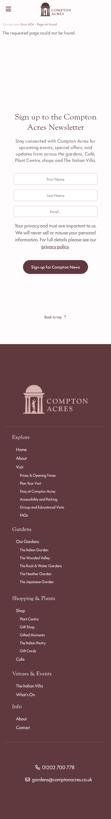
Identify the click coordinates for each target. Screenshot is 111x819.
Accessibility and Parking (38, 499)
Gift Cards (28, 650)
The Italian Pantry (33, 642)
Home (21, 449)
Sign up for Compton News (55, 267)
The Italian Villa (29, 686)
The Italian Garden (34, 549)
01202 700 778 (58, 767)
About (21, 458)
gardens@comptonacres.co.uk (62, 779)
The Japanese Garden (37, 581)
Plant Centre (29, 618)
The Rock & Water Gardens (41, 565)
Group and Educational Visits (42, 507)
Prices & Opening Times (38, 475)
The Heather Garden (35, 573)
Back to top (53, 316)
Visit (19, 467)
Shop (20, 610)
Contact (23, 727)
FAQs (24, 515)
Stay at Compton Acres (38, 491)
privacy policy (55, 246)
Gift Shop (27, 626)
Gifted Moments (32, 634)
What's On (25, 694)
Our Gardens (27, 541)
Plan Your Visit (30, 483)
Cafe (20, 659)
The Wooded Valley (35, 557)
